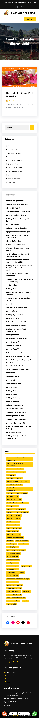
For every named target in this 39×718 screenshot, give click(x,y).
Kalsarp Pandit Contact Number (16, 338)
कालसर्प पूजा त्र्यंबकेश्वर (12, 563)
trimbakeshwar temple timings (15, 537)
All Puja (10, 146)
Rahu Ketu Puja (13, 164)
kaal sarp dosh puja (12, 496)
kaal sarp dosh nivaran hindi (14, 478)
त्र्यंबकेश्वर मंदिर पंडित (14, 179)
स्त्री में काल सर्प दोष (11, 285)
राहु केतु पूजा (11, 182)
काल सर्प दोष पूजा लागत (12, 556)
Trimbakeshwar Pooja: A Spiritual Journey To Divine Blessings (19, 280)
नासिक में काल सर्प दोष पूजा (13, 601)
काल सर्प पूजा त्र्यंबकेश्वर (12, 225)
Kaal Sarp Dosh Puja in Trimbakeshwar (17, 503)
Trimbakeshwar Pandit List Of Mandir (18, 212)
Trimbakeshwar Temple (15, 171)
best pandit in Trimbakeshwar (15, 469)
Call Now (30, 19)
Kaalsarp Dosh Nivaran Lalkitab (16, 322)
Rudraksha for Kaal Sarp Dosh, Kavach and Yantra (18, 361)
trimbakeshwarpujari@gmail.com (17, 698)
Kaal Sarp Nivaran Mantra (14, 405)
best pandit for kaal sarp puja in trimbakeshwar (15, 459)
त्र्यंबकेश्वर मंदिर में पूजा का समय (14, 409)
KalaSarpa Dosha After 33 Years (16, 307)
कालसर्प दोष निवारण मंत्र (12, 401)
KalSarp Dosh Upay (12, 531)
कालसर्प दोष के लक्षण (11, 394)
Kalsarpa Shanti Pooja (15, 160)
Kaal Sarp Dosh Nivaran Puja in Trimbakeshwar (16, 437)
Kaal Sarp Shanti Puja (13, 522)
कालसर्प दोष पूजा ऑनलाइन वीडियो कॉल (16, 215)
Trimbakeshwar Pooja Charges (16, 419)
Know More (9, 111)
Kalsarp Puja (12, 157)
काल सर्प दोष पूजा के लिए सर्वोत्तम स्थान (16, 550)
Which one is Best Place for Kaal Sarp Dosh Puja (18, 428)
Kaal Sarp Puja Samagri (13, 346)
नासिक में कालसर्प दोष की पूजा (14, 595)
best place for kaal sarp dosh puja (16, 472)
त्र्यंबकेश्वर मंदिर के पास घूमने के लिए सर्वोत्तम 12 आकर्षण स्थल (19, 293)
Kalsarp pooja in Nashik (13, 534)
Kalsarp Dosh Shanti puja (14, 528)
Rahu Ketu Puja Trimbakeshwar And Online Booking (17, 236)
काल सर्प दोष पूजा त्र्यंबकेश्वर (13, 432)
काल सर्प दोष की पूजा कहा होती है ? (15, 423)
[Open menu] (4, 19)
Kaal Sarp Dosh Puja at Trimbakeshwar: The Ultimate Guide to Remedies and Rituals (19, 268)
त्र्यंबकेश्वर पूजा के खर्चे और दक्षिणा (15, 416)
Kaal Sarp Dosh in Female (14, 289)
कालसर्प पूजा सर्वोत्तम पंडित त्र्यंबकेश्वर (16, 325)
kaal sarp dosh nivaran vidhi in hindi (17, 493)
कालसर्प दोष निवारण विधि (12, 349)
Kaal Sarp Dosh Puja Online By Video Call (18, 220)
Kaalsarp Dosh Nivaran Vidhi (15, 353)
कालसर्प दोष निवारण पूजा (12, 547)
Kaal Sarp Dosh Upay (13, 391)
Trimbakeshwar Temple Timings (16, 412)
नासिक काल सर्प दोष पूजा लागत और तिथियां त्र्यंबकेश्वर (17, 249)
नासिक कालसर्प (26, 591)
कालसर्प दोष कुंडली (11, 544)
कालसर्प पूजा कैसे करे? (12, 311)
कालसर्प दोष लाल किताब (12, 318)
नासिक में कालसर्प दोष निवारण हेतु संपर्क (16, 598)
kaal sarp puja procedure (14, 515)
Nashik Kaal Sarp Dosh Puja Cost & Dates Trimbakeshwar (17, 255)
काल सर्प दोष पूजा (13, 175)
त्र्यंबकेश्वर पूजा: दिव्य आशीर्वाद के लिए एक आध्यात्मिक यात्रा (17, 275)
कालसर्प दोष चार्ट (10, 380)
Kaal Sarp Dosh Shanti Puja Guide (17, 204)
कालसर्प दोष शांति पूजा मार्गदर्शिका (14, 201)
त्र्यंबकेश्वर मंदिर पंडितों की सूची (14, 208)
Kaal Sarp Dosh (13, 149)
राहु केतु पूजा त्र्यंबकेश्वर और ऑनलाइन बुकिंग (18, 232)
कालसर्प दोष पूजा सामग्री (12, 342)
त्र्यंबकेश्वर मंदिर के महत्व (12, 582)
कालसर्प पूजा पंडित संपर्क (12, 335)
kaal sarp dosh (11, 475)
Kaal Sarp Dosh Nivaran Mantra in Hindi (18, 481)
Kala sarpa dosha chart (13, 384)
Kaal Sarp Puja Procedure (14, 315)
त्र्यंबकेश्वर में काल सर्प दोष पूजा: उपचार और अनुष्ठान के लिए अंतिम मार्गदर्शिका (17, 261)
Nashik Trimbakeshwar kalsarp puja (17, 369)
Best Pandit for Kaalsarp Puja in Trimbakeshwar (16, 330)
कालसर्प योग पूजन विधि (12, 576)
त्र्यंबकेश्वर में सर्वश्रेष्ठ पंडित (13, 241)
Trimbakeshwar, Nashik (24, 2)
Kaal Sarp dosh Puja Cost (14, 499)
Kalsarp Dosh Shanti (12, 376)
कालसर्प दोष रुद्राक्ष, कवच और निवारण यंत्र (19, 94)
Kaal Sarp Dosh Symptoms (14, 398)
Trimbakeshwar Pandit (15, 168)
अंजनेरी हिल (10, 541)
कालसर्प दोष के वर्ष (11, 304)
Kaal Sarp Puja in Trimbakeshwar (16, 228)
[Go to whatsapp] (34, 713)
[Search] (32, 127)
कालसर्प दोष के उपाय (11, 387)
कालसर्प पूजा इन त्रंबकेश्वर (13, 560)
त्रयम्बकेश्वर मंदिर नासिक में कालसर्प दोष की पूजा (18, 579)
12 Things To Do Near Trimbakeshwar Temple (18, 299)
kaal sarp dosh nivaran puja (14, 485)
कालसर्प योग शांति (10, 373)
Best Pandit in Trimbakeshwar (15, 245)
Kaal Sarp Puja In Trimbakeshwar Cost (17, 512)
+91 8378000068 (10, 2)
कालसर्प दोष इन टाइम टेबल (22, 541)
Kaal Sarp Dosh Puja (14, 153)
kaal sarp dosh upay (12, 506)
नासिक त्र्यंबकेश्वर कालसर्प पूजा (14, 366)
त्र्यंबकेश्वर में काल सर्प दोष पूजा (14, 588)
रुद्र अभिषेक (25, 601)
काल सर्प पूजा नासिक (26, 566)
